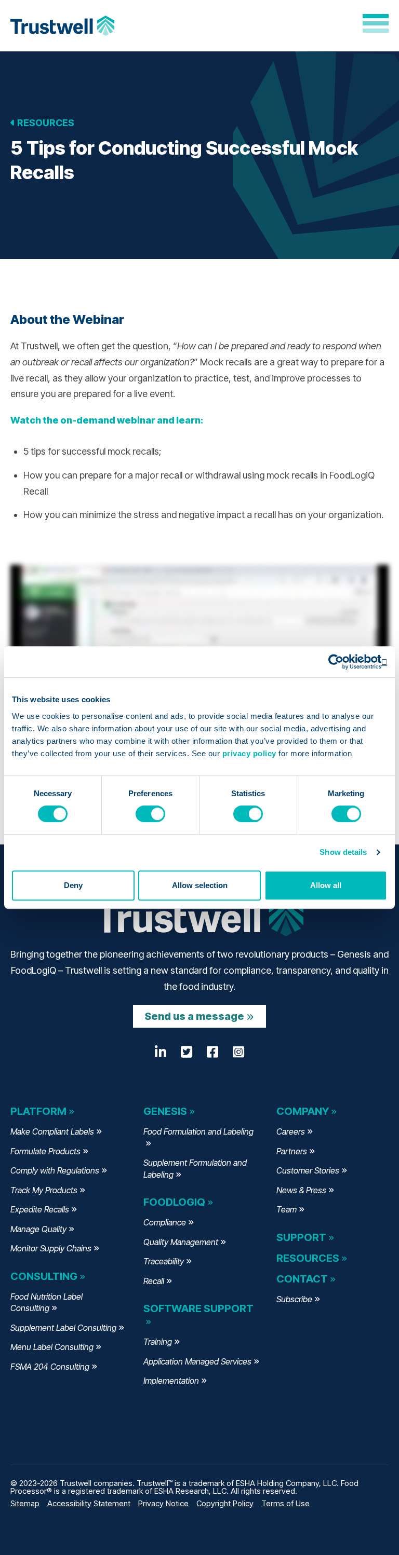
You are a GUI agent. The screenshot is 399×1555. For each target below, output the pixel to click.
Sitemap (24, 1503)
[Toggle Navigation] (376, 23)
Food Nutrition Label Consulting (46, 1302)
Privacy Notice (163, 1503)
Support (301, 1237)
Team (286, 1209)
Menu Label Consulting (52, 1347)
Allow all (325, 885)
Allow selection (200, 885)
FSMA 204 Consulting (49, 1366)
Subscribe (294, 1299)
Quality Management (180, 1242)
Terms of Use (285, 1503)
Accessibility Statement (88, 1503)
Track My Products (43, 1190)
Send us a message (194, 1016)
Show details (343, 852)
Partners (291, 1151)
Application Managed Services (197, 1361)
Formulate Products (45, 1151)
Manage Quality (38, 1229)
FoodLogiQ (174, 1202)
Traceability (163, 1261)
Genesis (165, 1111)
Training (157, 1341)
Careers (290, 1131)
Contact (302, 1279)
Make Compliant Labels (52, 1131)
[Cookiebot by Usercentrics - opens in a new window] (341, 662)
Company (302, 1111)
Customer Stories (307, 1170)
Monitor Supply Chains (50, 1248)
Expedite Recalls (39, 1209)
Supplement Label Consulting (63, 1327)
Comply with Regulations (54, 1170)
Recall (153, 1281)
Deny (73, 885)
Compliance (164, 1222)
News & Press (301, 1190)
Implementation (171, 1380)
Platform (38, 1111)
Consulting (43, 1276)
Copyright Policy (225, 1503)
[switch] (150, 814)
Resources (44, 122)
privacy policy (249, 753)
